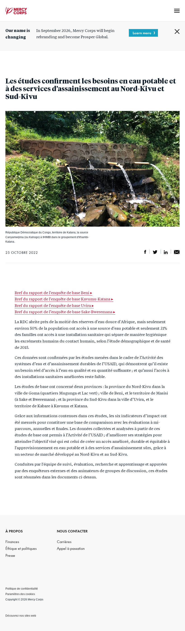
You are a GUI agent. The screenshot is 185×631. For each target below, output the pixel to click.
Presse (10, 555)
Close (177, 31)
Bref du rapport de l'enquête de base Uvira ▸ (54, 306)
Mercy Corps (16, 11)
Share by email (177, 252)
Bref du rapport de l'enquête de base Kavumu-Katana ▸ (64, 299)
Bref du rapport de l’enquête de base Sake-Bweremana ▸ (65, 312)
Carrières (64, 541)
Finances (12, 541)
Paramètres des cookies (20, 594)
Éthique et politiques (21, 548)
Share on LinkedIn (166, 252)
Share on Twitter (155, 252)
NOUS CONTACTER (72, 531)
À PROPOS (14, 531)
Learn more (142, 33)
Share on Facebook (145, 252)
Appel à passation (71, 548)
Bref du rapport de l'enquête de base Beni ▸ (53, 293)
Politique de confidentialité (21, 588)
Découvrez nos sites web (20, 615)
